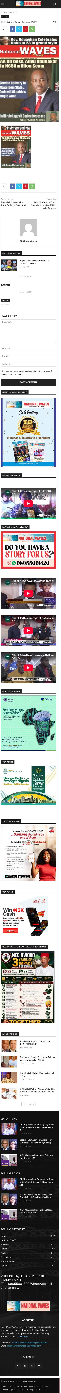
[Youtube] (39, 1365)
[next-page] (7, 306)
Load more (27, 1104)
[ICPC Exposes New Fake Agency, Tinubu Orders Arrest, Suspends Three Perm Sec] (9, 1129)
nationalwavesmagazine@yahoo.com (24, 1345)
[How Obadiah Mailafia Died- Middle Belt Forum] (9, 1077)
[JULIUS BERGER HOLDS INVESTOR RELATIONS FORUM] (9, 1046)
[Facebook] (12, 29)
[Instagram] (25, 1365)
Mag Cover (12, 12)
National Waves (13, 22)
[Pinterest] (25, 29)
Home (3, 12)
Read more (23, 1336)
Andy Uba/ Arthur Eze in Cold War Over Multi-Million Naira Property (43, 205)
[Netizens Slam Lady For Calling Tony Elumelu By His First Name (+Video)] (9, 1144)
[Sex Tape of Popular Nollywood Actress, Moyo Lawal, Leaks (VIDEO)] (9, 1061)
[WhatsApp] (32, 29)
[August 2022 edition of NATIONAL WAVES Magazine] (9, 265)
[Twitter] (19, 29)
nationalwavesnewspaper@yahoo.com (29, 1342)
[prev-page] (2, 306)
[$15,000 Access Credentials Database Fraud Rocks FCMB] (9, 1160)
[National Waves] (2, 22)
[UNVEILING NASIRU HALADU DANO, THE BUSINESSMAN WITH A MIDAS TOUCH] (9, 1093)
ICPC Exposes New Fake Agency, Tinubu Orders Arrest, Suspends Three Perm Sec (37, 1127)
